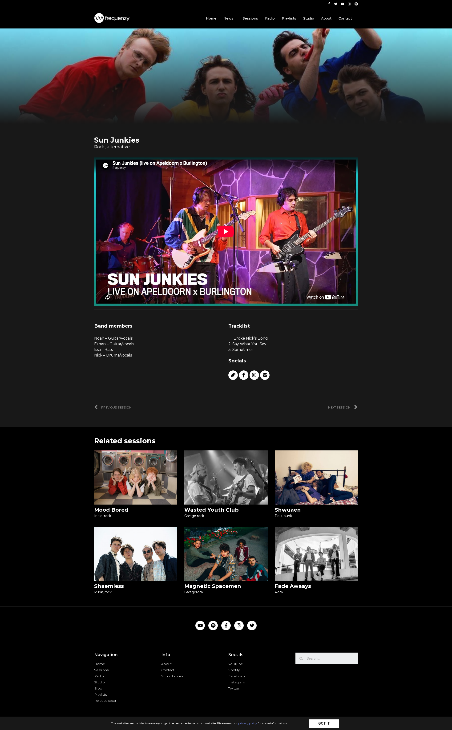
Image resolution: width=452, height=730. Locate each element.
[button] (324, 723)
